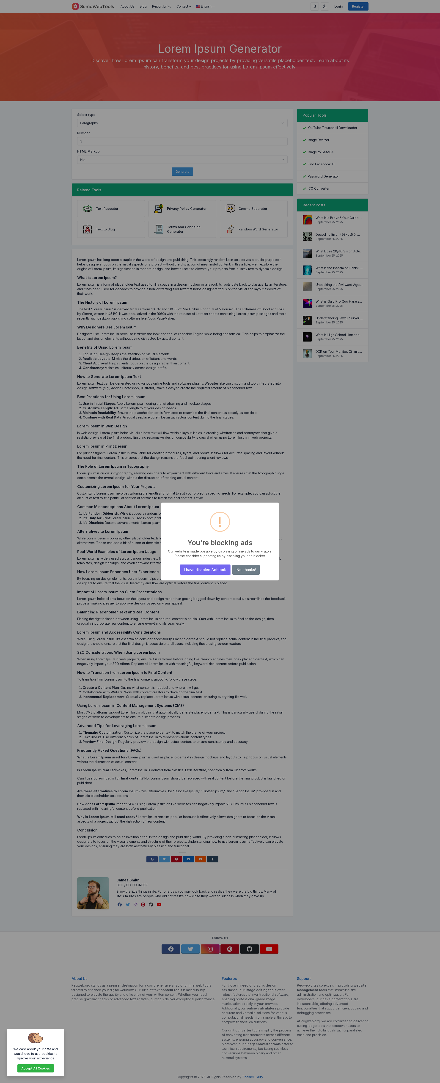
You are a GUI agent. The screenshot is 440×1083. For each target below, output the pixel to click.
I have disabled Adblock (205, 569)
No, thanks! (246, 569)
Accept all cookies (35, 1068)
